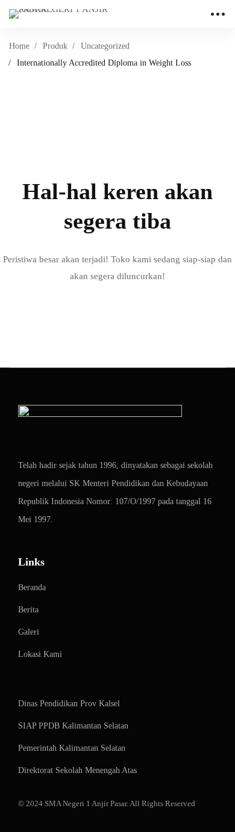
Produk (55, 46)
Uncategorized (105, 46)
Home (19, 46)
